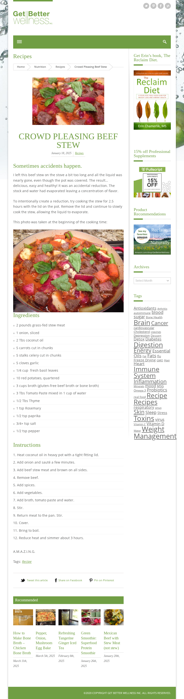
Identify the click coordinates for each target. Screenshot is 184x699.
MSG (160, 386)
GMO (160, 360)
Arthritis (162, 308)
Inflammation (150, 381)
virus (159, 419)
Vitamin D (155, 423)
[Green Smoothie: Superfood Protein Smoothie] (91, 624)
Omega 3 (140, 390)
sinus (158, 407)
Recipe (27, 561)
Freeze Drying (145, 360)
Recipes (22, 56)
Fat (144, 356)
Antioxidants (145, 308)
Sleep (150, 412)
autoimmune (142, 313)
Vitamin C (140, 424)
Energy (142, 350)
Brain (142, 322)
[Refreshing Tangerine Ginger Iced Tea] (68, 624)
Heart (139, 363)
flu (159, 356)
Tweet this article (37, 580)
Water (137, 430)
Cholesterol (142, 332)
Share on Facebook (70, 580)
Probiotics (157, 390)
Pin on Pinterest (104, 580)
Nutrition (40, 66)
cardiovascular (144, 328)
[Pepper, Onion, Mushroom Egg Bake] (46, 624)
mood (150, 385)
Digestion (148, 344)
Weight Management (155, 432)
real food (140, 397)
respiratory (144, 407)
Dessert (156, 335)
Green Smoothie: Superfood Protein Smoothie (89, 643)
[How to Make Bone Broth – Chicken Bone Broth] (23, 624)
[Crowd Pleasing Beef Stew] (68, 101)
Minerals (139, 386)
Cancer (159, 322)
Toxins (144, 418)
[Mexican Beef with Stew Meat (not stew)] (114, 624)
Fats (151, 355)
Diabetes (153, 339)
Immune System (146, 372)
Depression (142, 335)
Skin (139, 412)
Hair (167, 360)
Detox (139, 339)
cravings (156, 332)
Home (21, 66)
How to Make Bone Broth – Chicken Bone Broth (22, 643)
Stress (162, 412)
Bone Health (154, 317)
